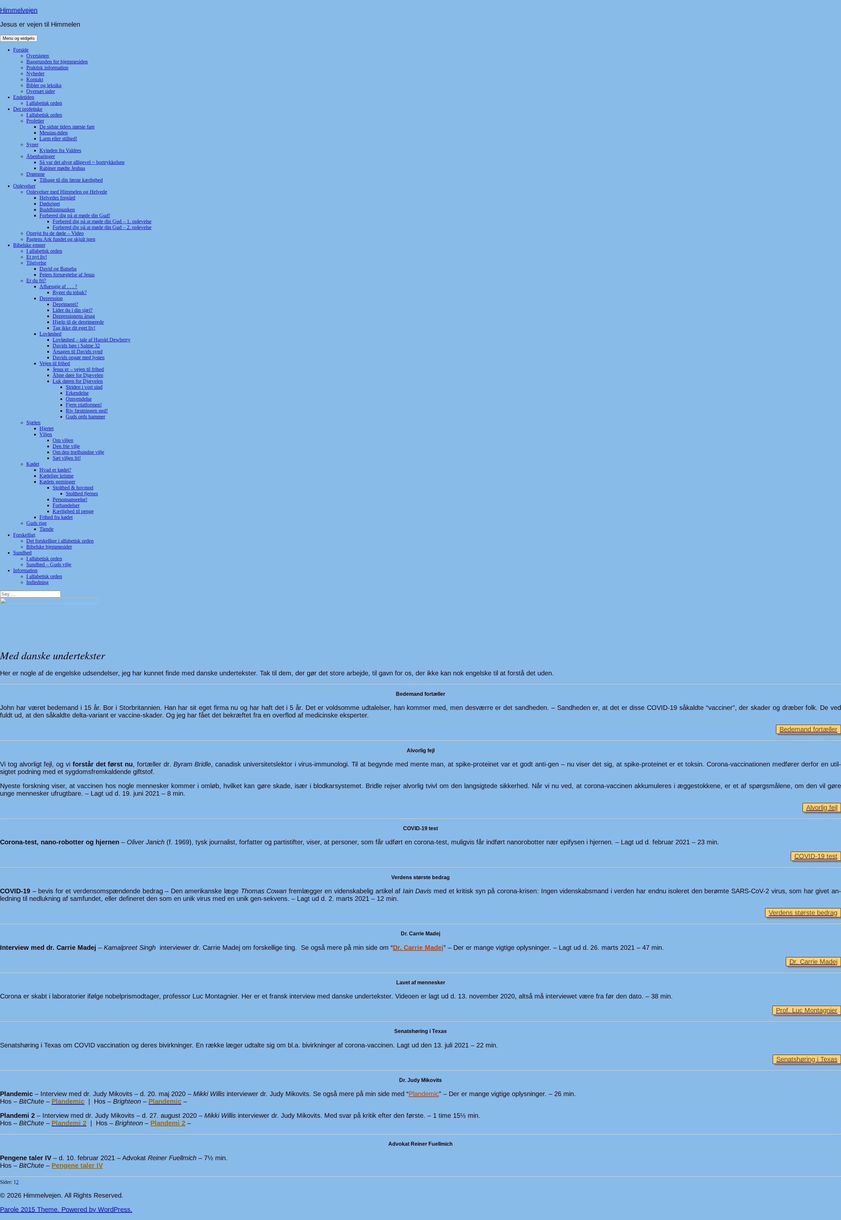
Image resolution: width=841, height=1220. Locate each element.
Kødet (32, 464)
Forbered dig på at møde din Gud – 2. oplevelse (102, 227)
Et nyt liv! (36, 257)
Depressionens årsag (74, 316)
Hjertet (46, 428)
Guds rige (36, 523)
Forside (21, 50)
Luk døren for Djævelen (78, 381)
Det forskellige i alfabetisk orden (60, 541)
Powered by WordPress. (96, 1209)
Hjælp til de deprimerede (78, 322)
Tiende (46, 529)
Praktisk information (47, 67)
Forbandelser (66, 505)
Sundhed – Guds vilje (48, 564)
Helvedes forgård (57, 197)
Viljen (45, 434)
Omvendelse (79, 399)
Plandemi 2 (167, 1123)
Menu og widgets (19, 38)
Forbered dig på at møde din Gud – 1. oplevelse (102, 221)
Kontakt (34, 79)
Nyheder (35, 73)
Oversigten (37, 56)
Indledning (37, 582)
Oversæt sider (40, 91)
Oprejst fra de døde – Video (55, 233)
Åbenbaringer (40, 156)
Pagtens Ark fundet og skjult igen (60, 239)
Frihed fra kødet (56, 517)
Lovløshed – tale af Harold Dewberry (91, 339)
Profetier (35, 121)
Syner (32, 144)
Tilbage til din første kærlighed (71, 180)
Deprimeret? (65, 304)
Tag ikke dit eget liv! (74, 328)
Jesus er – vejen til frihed (78, 369)
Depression (51, 298)
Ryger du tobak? (70, 292)
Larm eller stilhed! (58, 138)
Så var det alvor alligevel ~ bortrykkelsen (82, 162)
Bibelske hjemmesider (49, 547)
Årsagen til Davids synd (77, 351)
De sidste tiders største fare (67, 126)
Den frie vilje (66, 446)
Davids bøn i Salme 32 (76, 345)
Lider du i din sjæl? (73, 310)
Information (25, 570)
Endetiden (23, 97)
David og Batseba (58, 268)
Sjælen (33, 422)
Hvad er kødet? (55, 470)
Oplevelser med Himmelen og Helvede (66, 192)
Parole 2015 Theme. (30, 1209)
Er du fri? (36, 280)
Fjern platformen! (84, 405)
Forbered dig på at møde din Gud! (74, 215)
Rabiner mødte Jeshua (62, 168)
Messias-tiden (53, 132)
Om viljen (63, 440)
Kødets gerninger (57, 481)
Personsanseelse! (70, 499)
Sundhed (22, 552)
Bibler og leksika (43, 85)
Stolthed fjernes (82, 493)
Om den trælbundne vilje (78, 452)
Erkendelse (77, 393)
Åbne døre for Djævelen (78, 375)
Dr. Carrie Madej (418, 947)
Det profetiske (27, 109)
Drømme (35, 174)
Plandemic (424, 1093)
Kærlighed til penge (73, 511)
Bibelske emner (29, 245)
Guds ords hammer (85, 416)
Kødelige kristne (56, 476)
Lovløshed (50, 334)
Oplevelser (24, 186)
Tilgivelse (36, 263)
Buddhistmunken (57, 209)
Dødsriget (49, 203)
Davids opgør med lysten (78, 357)
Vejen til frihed (54, 363)
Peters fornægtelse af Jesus (67, 274)
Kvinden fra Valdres (60, 150)
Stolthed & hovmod (73, 487)
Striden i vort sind (84, 387)
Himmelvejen (18, 10)
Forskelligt (24, 535)
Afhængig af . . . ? (58, 286)
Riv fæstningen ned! (87, 410)
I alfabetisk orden (44, 103)
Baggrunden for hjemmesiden (57, 61)
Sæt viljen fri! (67, 458)
